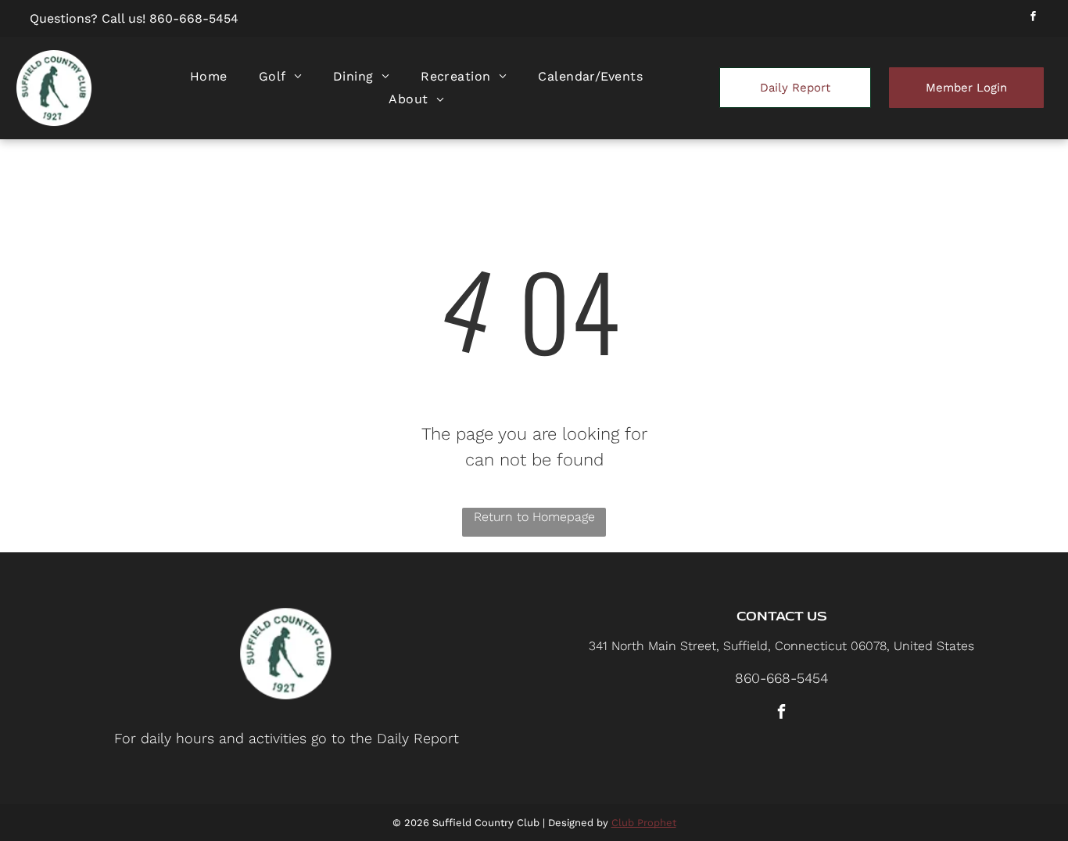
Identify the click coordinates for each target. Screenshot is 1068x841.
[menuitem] (208, 76)
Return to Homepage (534, 516)
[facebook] (1033, 18)
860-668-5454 (193, 18)
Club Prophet (643, 822)
